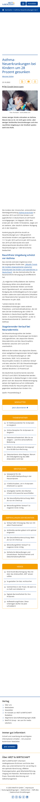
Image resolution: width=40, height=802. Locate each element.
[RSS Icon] (20, 797)
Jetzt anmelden (9, 747)
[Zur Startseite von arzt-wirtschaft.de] (8, 3)
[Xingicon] (23, 797)
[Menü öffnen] (23, 4)
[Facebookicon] (13, 797)
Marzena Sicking (8, 76)
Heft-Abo (35, 790)
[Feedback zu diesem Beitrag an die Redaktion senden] (35, 81)
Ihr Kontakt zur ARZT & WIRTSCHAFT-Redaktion (18, 714)
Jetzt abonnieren (19, 407)
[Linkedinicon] (27, 797)
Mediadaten (9, 707)
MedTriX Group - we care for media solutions (18, 721)
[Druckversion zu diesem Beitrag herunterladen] (22, 81)
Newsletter (9, 710)
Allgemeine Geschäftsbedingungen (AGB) (20, 718)
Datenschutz (25, 790)
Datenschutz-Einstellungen (20, 792)
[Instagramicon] (16, 797)
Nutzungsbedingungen (10, 790)
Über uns (8, 705)
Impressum (29, 788)
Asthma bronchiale (26, 213)
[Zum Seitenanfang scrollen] (36, 798)
